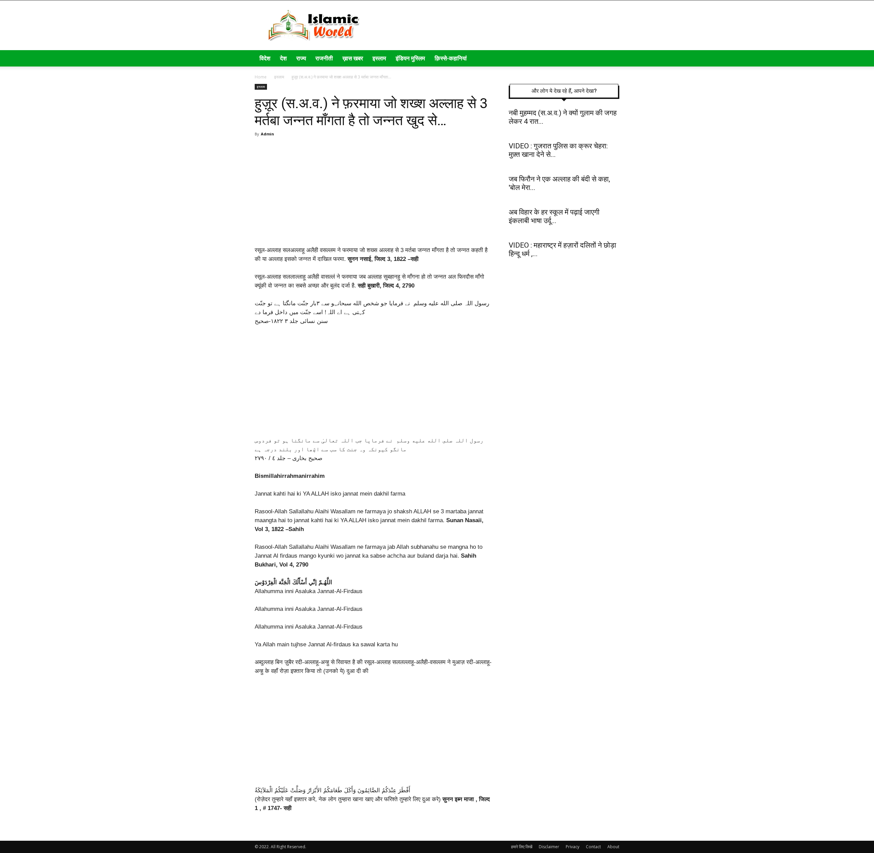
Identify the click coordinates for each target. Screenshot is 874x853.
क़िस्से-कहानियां (451, 58)
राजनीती (324, 58)
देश (283, 58)
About (613, 847)
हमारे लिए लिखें (521, 847)
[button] (611, 58)
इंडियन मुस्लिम (410, 58)
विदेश (264, 58)
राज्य (301, 58)
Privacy (572, 847)
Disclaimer (549, 847)
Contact (593, 847)
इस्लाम (379, 58)
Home (261, 77)
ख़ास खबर (352, 58)
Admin (267, 133)
